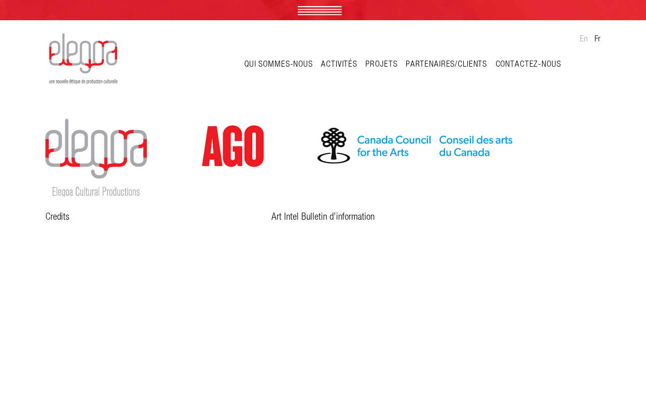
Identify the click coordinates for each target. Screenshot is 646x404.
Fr (598, 38)
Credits (57, 216)
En (584, 38)
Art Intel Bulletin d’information (323, 216)
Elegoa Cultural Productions (83, 59)
